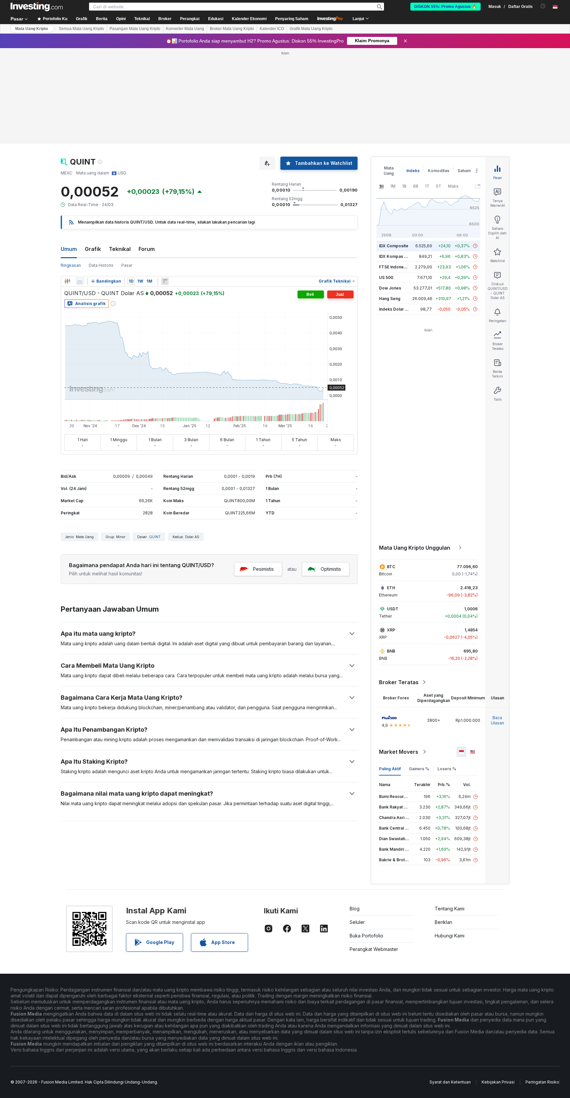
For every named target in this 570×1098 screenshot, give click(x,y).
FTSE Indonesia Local (400, 266)
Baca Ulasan (497, 720)
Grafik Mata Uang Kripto (311, 28)
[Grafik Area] (79, 281)
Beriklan (443, 922)
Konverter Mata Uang (185, 28)
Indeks (413, 170)
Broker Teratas (399, 682)
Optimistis (331, 569)
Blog (355, 908)
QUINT (155, 537)
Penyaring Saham (291, 18)
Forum (147, 249)
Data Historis (101, 265)
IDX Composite (393, 245)
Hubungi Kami (449, 935)
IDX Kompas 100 (395, 256)
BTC (391, 566)
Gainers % (419, 768)
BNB (391, 651)
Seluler (357, 922)
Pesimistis (263, 569)
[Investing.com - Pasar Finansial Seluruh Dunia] (37, 6)
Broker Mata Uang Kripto (232, 28)
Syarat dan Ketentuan (450, 1082)
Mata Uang (389, 171)
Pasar (126, 265)
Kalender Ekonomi (249, 18)
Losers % (446, 768)
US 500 (386, 277)
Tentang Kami (449, 908)
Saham (464, 170)
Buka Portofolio (366, 935)
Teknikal (120, 249)
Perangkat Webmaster (374, 949)
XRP (391, 629)
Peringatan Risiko (542, 1082)
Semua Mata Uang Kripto (81, 28)
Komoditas (438, 170)
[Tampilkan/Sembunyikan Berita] (165, 281)
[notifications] (543, 6)
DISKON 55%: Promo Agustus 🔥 (445, 6)
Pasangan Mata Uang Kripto (135, 28)
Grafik (93, 249)
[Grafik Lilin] (67, 281)
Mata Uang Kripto (31, 28)
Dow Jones (390, 288)
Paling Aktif (390, 768)
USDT (392, 608)
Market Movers (398, 751)
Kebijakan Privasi (498, 1082)
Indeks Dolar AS (394, 309)
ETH (391, 587)
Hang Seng (389, 298)
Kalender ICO (272, 28)
